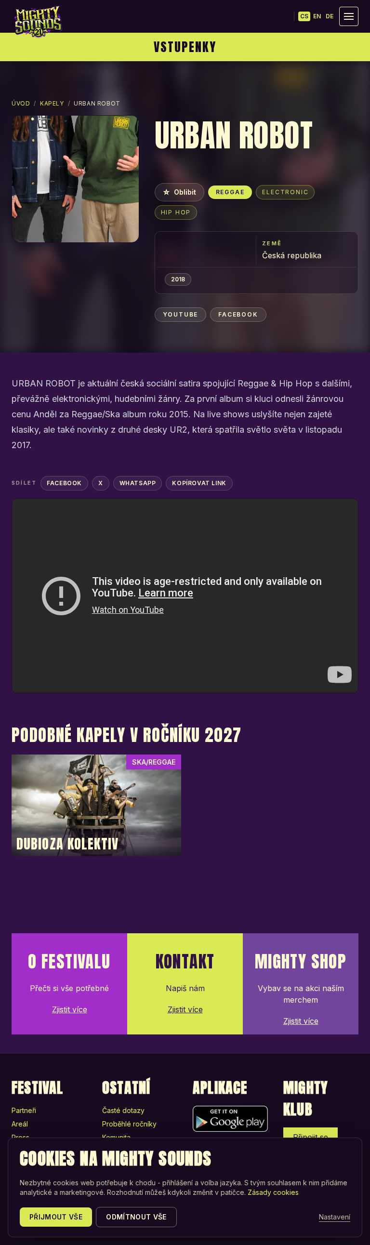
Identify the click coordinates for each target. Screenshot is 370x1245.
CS (304, 16)
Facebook (238, 314)
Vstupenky (185, 46)
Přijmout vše (55, 1217)
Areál (20, 1124)
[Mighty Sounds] (38, 21)
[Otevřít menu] (348, 16)
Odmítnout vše (136, 1217)
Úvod (21, 103)
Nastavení (334, 1217)
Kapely (52, 103)
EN (317, 16)
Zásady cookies (273, 1192)
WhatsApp (137, 483)
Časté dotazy (123, 1110)
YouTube (180, 314)
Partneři (24, 1110)
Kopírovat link (199, 483)
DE (329, 16)
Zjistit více (69, 1009)
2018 (178, 279)
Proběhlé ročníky (129, 1124)
